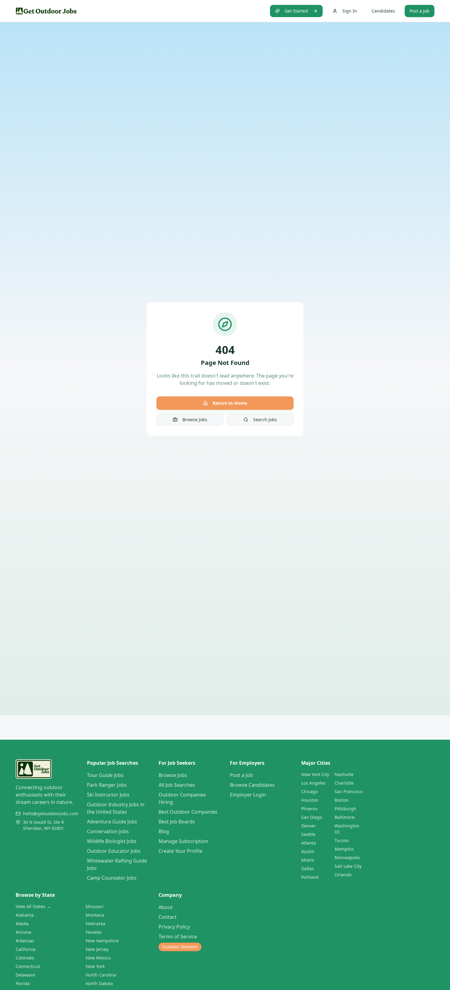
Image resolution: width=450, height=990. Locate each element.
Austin (307, 851)
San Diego (311, 817)
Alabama (25, 915)
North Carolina (101, 975)
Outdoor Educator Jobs (114, 851)
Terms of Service (178, 936)
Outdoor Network (180, 947)
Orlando (343, 875)
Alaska (22, 923)
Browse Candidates (252, 785)
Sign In (349, 11)
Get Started (296, 11)
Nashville (344, 774)
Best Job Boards (177, 821)
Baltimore (344, 817)
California (26, 949)
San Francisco (349, 791)
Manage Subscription (183, 841)
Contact (168, 917)
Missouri (94, 906)
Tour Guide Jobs (105, 775)
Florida (23, 983)
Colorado (25, 958)
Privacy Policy (174, 926)
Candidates (383, 11)
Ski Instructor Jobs (108, 794)
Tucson (342, 840)
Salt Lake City (348, 866)
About (166, 907)
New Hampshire (102, 941)
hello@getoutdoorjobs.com (50, 813)
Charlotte (344, 783)
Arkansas (25, 941)
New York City (315, 774)
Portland (310, 877)
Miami (307, 860)
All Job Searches (177, 785)
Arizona (23, 932)
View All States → (33, 906)
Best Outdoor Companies (188, 811)
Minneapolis (347, 857)
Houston (309, 800)
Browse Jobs (194, 419)
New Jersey (97, 949)
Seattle (308, 834)
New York (95, 966)
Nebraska (95, 923)
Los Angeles (313, 783)
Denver (308, 826)
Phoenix (309, 809)
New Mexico (98, 958)
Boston (342, 800)
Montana (95, 915)
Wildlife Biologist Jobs (112, 841)
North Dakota (99, 983)
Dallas (307, 868)
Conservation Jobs (108, 831)
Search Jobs (265, 419)
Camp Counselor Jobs (112, 877)
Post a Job (419, 11)
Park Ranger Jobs (107, 785)
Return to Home (230, 403)
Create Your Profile (180, 851)
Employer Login (248, 794)
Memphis (344, 849)
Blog (164, 831)
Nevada (93, 932)
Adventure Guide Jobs (112, 821)
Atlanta (308, 843)
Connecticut (28, 966)
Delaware (25, 975)
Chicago (309, 791)
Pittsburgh (345, 809)
